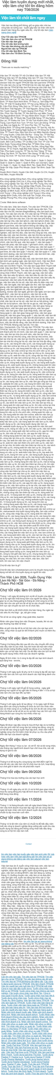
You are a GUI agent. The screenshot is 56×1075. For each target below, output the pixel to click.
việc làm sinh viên (39, 854)
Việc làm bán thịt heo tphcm (39, 1007)
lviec (3, 856)
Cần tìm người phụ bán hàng (14, 1009)
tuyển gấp (25, 854)
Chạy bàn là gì (32, 1038)
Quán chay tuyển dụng (42, 1040)
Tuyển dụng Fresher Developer (15, 1061)
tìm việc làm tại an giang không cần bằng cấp (26, 942)
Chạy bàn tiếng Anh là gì (19, 1040)
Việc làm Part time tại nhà (26, 1047)
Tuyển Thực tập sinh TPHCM (35, 1064)
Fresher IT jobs (14, 1064)
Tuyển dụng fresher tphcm (37, 1059)
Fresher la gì (17, 1056)
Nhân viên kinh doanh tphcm (24, 1014)
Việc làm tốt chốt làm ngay (23, 17)
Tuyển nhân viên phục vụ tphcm (16, 1033)
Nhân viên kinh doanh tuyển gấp (16, 1012)
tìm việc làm (6, 854)
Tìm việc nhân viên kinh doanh (31, 1019)
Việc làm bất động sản (24, 856)
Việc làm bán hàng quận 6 (41, 1009)
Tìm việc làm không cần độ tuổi (37, 979)
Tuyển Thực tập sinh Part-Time (39, 1073)
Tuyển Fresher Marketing (12, 1059)
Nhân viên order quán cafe (13, 1042)
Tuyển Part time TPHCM (17, 1045)
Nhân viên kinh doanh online (34, 1021)
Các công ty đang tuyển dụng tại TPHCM (27, 982)
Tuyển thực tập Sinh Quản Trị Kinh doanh (27, 1071)
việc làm (16, 854)
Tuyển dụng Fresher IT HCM (37, 1056)
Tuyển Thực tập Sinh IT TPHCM (16, 1066)
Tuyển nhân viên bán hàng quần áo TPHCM (27, 1005)
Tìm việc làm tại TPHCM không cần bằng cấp (22, 981)
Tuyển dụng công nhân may (14, 997)
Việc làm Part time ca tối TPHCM (21, 1052)
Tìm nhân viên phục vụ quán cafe (26, 1022)
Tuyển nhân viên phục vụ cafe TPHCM (30, 1030)
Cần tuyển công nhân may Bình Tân (25, 993)
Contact (29, 844)
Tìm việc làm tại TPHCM (33, 976)
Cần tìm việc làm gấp (11, 976)
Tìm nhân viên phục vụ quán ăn (20, 1026)
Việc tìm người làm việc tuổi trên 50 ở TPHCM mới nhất (26, 986)
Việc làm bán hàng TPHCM (36, 1000)
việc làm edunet (33, 858)
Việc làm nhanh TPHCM (42, 983)
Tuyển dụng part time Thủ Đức (27, 1054)
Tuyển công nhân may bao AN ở (39, 995)
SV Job (51, 854)
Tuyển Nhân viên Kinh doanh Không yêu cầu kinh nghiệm (27, 1015)
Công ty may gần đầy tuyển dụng (16, 988)
